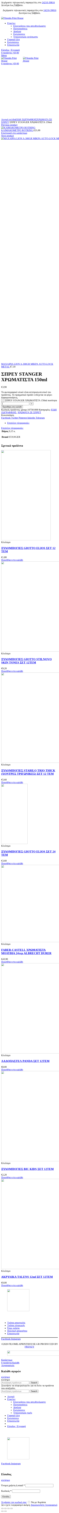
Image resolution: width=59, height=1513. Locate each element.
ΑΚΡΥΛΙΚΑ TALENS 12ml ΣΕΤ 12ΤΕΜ (27, 1276)
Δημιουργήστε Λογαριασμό (44, 1505)
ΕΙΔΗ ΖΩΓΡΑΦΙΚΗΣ (26, 119)
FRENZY (29, 1346)
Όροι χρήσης (13, 1328)
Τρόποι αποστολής (16, 1322)
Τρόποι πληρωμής (16, 1325)
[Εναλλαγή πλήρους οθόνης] (8, 1508)
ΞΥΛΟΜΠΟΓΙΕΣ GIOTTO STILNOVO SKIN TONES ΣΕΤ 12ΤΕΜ (26, 661)
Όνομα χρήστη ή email (13, 1485)
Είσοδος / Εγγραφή (16, 1426)
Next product (7, 135)
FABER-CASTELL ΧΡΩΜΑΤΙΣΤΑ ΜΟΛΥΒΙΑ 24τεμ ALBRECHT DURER (26, 951)
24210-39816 (48, 2)
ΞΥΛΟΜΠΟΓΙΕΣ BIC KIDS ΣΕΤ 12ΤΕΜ (27, 1169)
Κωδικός (6, 1491)
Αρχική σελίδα (8, 119)
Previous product (9, 125)
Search (34, 1383)
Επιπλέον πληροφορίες (18, 423)
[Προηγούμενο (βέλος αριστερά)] (2, 1511)
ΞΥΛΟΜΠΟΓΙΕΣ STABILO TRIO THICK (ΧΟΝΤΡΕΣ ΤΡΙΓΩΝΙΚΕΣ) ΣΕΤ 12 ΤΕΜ (28, 772)
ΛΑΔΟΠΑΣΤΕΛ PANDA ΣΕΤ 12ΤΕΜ (25, 1061)
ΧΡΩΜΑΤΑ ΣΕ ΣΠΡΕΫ (29, 412)
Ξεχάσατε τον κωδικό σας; (14, 1502)
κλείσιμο (5, 1377)
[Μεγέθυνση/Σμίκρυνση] (11, 1508)
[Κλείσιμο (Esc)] (2, 1508)
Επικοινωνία (13, 1333)
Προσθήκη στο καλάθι (12, 407)
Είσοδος (6, 1497)
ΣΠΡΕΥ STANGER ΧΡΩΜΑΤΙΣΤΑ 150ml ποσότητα (31, 400)
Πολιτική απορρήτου (17, 1331)
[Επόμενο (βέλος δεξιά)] (5, 1511)
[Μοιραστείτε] (5, 1508)
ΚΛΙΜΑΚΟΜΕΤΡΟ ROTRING (17, 130)
